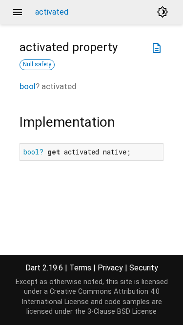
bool (28, 86)
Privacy (110, 267)
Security (143, 267)
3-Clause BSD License (122, 311)
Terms (80, 267)
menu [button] (17, 12)
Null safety (37, 64)
